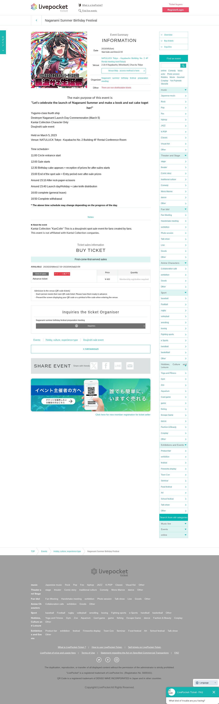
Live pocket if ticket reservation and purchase (49, 7)
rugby (163, 310)
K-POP (164, 132)
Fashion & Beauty (168, 427)
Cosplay (164, 81)
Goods (164, 251)
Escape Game (167, 415)
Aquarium (165, 391)
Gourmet (180, 77)
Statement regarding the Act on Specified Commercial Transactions (135, 652)
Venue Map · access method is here (123, 71)
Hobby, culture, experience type (62, 340)
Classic (164, 138)
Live (163, 245)
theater (164, 167)
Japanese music (168, 96)
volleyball (165, 316)
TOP (33, 551)
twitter (93, 365)
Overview (168, 35)
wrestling (165, 322)
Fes (162, 114)
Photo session (173, 74)
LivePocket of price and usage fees (58, 652)
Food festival (166, 487)
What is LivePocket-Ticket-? (72, 647)
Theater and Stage (170, 155)
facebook (106, 365)
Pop (162, 107)
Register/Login (176, 10)
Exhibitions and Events (172, 445)
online (163, 71)
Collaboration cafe (169, 269)
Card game (166, 397)
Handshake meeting (170, 221)
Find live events (89, 10)
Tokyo (122, 62)
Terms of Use (88, 652)
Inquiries (168, 47)
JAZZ (163, 125)
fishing (164, 409)
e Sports (164, 340)
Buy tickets (168, 41)
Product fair (166, 451)
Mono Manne (167, 191)
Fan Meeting (166, 215)
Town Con (165, 475)
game (163, 403)
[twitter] (101, 659)
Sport (163, 292)
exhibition (165, 227)
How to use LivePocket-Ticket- (107, 647)
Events (164, 529)
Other (163, 150)
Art (162, 493)
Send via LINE (118, 365)
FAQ (176, 652)
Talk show (165, 239)
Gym (163, 379)
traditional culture (168, 179)
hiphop (164, 120)
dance (163, 197)
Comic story (166, 173)
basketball (165, 352)
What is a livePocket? (92, 5)
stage (163, 161)
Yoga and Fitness (168, 373)
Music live (166, 523)
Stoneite (164, 84)
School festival (167, 499)
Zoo (162, 385)
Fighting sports (167, 334)
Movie (172, 77)
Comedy (172, 71)
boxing (164, 328)
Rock (163, 102)
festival (164, 463)
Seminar (164, 481)
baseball (164, 298)
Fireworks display (168, 469)
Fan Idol (165, 209)
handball (165, 346)
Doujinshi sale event (93, 340)
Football (164, 304)
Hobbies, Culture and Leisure (36, 622)
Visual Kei (165, 144)
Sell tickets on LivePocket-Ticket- (144, 647)
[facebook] (109, 659)
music (164, 90)
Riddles (164, 77)
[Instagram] (118, 659)
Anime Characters (170, 263)
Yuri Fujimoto (175, 81)
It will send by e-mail (130, 365)
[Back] (36, 20)
